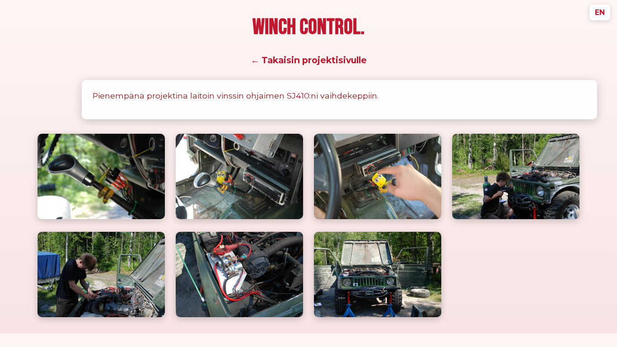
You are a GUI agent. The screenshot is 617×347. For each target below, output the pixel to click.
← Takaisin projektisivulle (309, 60)
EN (600, 12)
